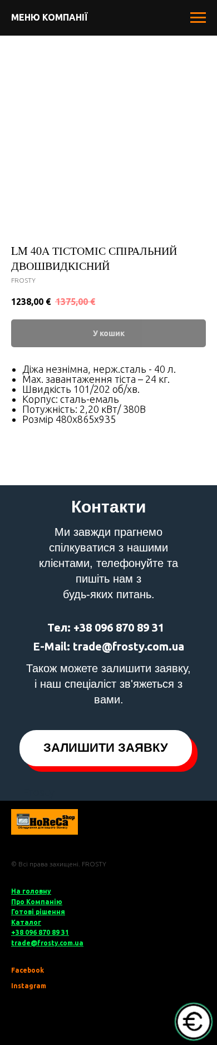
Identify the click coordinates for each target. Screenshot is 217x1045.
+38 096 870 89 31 (40, 932)
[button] (105, 748)
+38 (82, 627)
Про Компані (33, 901)
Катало (24, 922)
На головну (31, 891)
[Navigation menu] (198, 17)
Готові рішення (38, 911)
